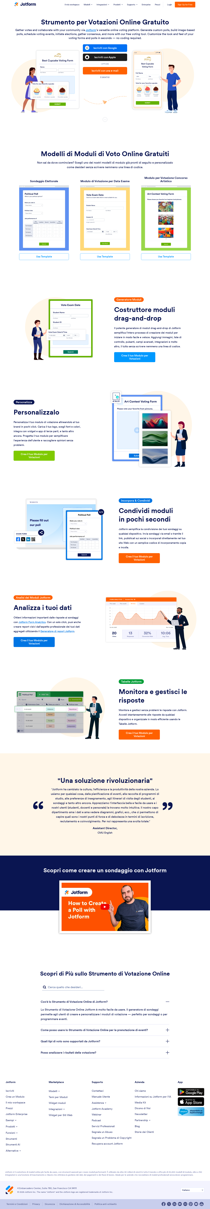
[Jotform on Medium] (180, 1204)
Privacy (36, 1204)
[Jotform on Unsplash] (202, 1204)
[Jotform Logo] (25, 4)
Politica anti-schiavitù (106, 1204)
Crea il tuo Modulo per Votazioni (134, 357)
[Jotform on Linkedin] (174, 1204)
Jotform (91, 30)
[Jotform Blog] (185, 1204)
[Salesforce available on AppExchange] (191, 1111)
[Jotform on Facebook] (164, 1204)
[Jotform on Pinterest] (191, 1204)
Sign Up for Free (185, 4)
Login (169, 4)
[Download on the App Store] (191, 1101)
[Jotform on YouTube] (196, 1204)
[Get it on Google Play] (191, 1092)
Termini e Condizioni (17, 1204)
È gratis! (105, 77)
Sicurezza (50, 1204)
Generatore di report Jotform (57, 631)
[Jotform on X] (169, 1204)
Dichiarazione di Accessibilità (75, 1204)
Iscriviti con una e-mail (105, 70)
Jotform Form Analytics (32, 622)
